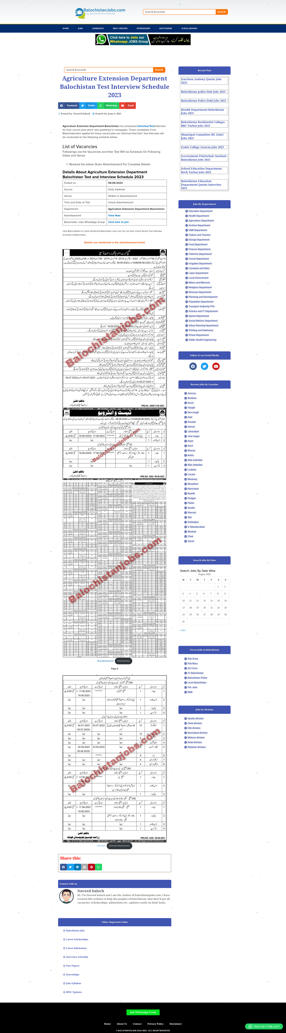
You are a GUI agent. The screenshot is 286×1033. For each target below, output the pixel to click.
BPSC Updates (120, 28)
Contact (137, 1024)
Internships (143, 28)
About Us (122, 1024)
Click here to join (118, 222)
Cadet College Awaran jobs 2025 (202, 147)
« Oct (182, 630)
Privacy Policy (155, 1024)
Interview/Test (145, 126)
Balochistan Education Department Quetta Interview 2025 (201, 185)
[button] (68, 105)
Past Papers (165, 28)
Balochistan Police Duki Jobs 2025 (203, 100)
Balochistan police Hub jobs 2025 (203, 91)
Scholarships (189, 28)
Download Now (123, 661)
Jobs (80, 28)
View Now (114, 215)
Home (66, 28)
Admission (98, 28)
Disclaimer (176, 1024)
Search (221, 11)
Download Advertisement (119, 846)
